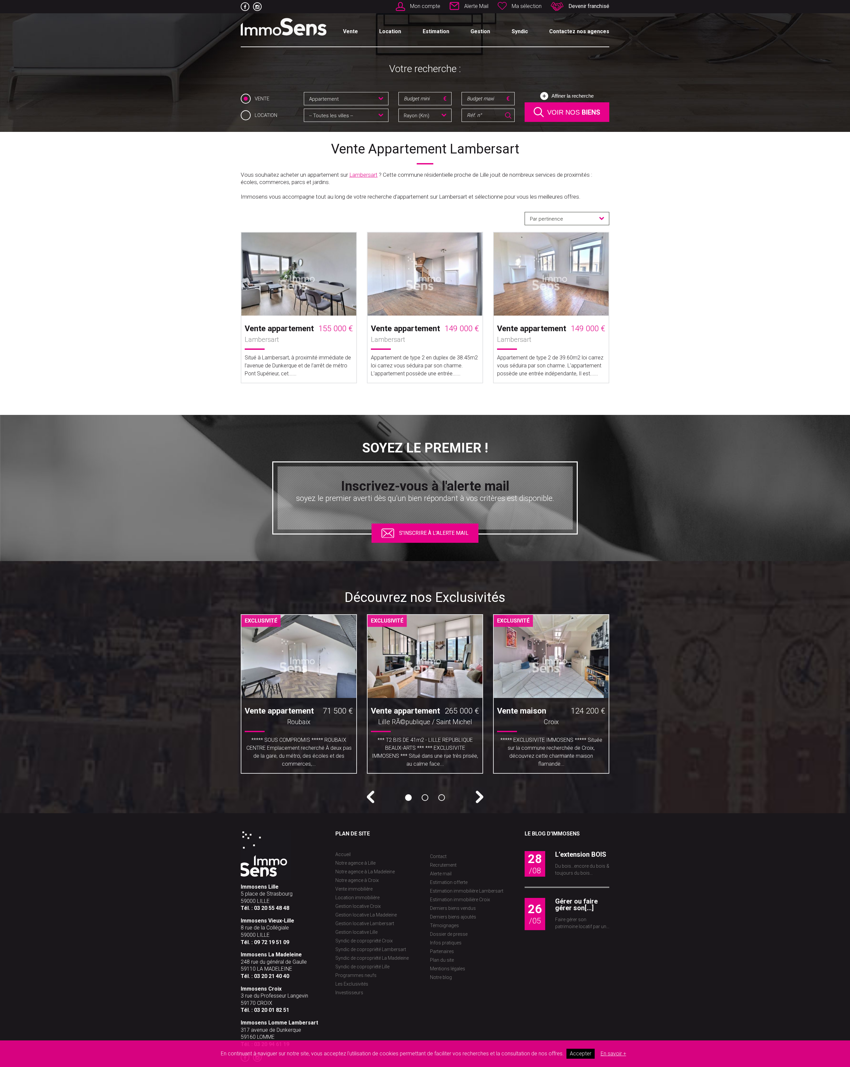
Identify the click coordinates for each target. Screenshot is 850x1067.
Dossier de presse (449, 934)
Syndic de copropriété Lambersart (370, 949)
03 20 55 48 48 (271, 908)
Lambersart (363, 174)
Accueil (343, 854)
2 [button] (425, 797)
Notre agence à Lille (355, 863)
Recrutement (443, 865)
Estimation (436, 31)
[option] (299, 696)
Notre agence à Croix (357, 880)
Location (390, 31)
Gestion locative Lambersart (364, 923)
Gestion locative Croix (358, 906)
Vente (350, 31)
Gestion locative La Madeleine (366, 915)
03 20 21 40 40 (271, 976)
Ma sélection (527, 6)
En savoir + (613, 1053)
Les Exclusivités (351, 984)
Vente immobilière (354, 889)
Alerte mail (441, 873)
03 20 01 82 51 (271, 1010)
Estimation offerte (449, 882)
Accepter (580, 1053)
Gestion (480, 31)
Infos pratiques (446, 942)
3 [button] (441, 797)
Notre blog (441, 977)
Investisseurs (349, 992)
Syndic (520, 31)
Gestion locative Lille (356, 932)
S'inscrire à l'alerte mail (433, 533)
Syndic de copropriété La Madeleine (372, 958)
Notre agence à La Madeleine (365, 871)
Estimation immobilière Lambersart (466, 891)
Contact (438, 856)
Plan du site (442, 960)
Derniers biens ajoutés (453, 917)
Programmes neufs (356, 975)
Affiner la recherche (573, 96)
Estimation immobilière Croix (460, 899)
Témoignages (444, 925)
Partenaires (442, 951)
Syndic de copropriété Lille (362, 966)
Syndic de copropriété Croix (364, 940)
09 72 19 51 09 (271, 942)
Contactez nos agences (579, 31)
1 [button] (408, 797)
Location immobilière (357, 897)
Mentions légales (447, 968)
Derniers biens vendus (453, 908)
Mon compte (425, 6)
